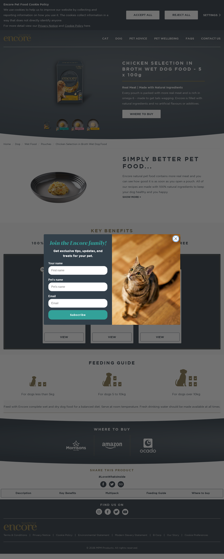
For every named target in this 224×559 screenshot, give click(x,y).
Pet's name (55, 279)
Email (52, 296)
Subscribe (78, 314)
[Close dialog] (176, 239)
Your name (55, 263)
